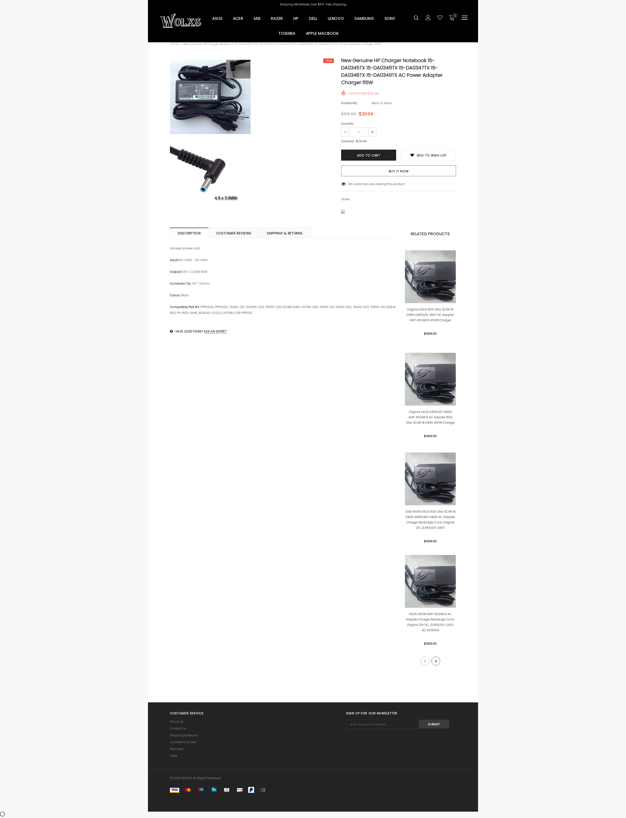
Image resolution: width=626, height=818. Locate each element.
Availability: (349, 103)
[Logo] (180, 20)
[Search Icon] (416, 17)
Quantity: (347, 124)
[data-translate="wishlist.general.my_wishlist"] (439, 17)
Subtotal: (347, 141)
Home (174, 44)
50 (350, 184)
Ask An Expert (215, 331)
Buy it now (399, 171)
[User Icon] (428, 17)
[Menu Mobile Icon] (465, 18)
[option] (210, 135)
